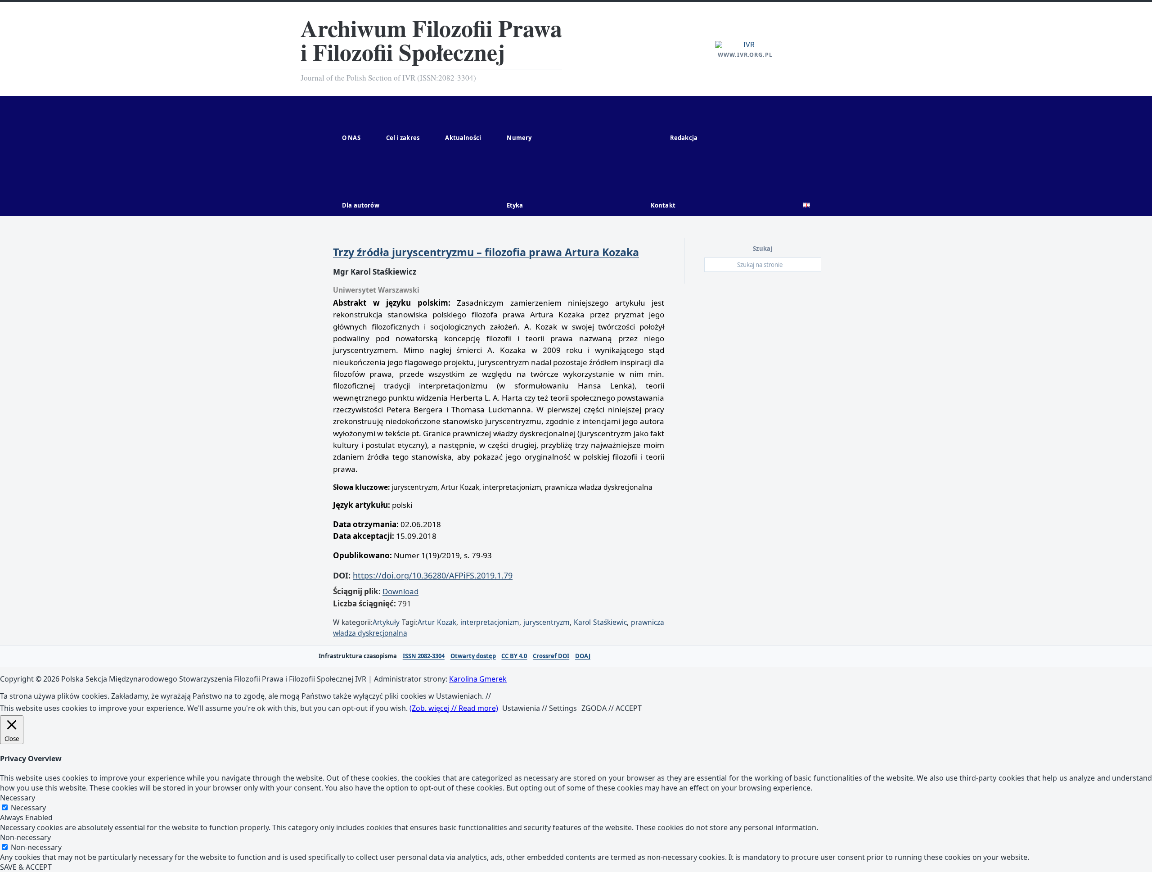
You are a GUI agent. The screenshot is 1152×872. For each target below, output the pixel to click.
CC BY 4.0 (514, 656)
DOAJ (582, 656)
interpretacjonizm (489, 622)
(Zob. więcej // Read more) (454, 708)
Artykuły (386, 622)
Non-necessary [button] (25, 837)
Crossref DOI (551, 656)
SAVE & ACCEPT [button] (26, 867)
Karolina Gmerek (478, 679)
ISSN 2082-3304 (424, 656)
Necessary (28, 808)
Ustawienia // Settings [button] (539, 708)
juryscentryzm (546, 622)
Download (400, 591)
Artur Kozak (437, 622)
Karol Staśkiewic (600, 622)
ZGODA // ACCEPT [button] (611, 708)
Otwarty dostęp (473, 656)
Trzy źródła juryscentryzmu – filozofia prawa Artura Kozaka (486, 252)
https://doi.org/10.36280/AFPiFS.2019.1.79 (433, 575)
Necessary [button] (17, 798)
